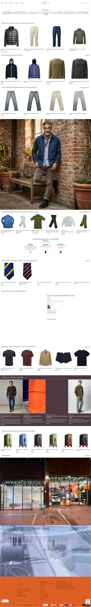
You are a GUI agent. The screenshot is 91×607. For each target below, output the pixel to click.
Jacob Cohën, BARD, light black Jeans (31, 113)
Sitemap (42, 598)
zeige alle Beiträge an (85, 377)
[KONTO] (87, 3)
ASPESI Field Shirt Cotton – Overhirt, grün (77, 49)
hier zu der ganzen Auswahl (84, 211)
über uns (22, 2)
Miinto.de (62, 13)
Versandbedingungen (44, 595)
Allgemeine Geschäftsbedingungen (46, 583)
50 (51, 301)
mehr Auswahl (86, 346)
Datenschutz (42, 589)
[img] (45, 240)
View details (87, 455)
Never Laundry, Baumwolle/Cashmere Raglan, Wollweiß (67, 232)
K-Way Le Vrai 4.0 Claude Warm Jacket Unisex (33, 81)
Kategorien (11, 2)
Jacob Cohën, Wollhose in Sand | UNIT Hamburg (56, 113)
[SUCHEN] (85, 3)
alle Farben (87, 260)
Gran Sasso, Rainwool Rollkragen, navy (61, 296)
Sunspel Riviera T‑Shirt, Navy (79, 368)
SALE (3, 2)
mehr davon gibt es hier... (84, 87)
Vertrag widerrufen (43, 593)
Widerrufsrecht (43, 591)
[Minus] (49, 316)
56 (61, 301)
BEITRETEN (71, 588)
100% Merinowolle (51, 312)
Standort (42, 587)
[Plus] (54, 316)
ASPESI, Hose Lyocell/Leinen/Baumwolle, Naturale (34, 49)
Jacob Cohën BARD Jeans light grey (8, 113)
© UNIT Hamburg (20, 605)
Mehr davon (87, 55)
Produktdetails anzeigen (51, 319)
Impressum (42, 585)
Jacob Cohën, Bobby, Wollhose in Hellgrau (77, 113)
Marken (16, 2)
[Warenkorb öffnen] (89, 3)
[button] (89, 39)
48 (48, 301)
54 (58, 301)
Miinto (20, 13)
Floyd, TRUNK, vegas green (6, 449)
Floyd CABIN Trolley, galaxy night (83, 449)
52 (55, 301)
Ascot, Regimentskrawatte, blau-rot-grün (82, 282)
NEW (6, 2)
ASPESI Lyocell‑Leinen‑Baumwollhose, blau (55, 49)
